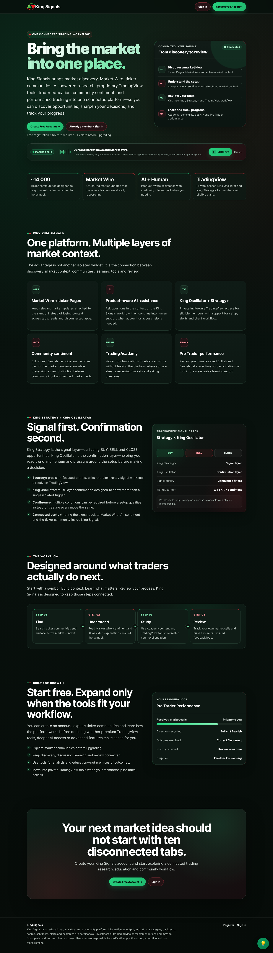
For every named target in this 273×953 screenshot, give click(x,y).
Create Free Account (229, 6)
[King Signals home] (43, 6)
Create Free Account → (45, 126)
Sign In (202, 6)
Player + (238, 152)
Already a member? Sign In (86, 126)
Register (228, 925)
